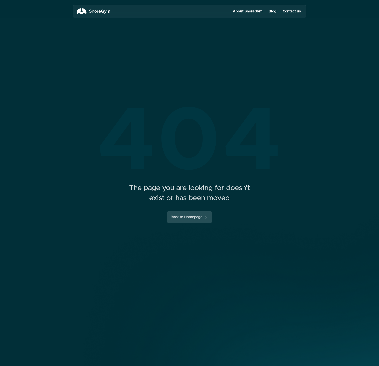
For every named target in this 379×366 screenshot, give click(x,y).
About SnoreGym (247, 11)
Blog (272, 11)
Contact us (292, 11)
